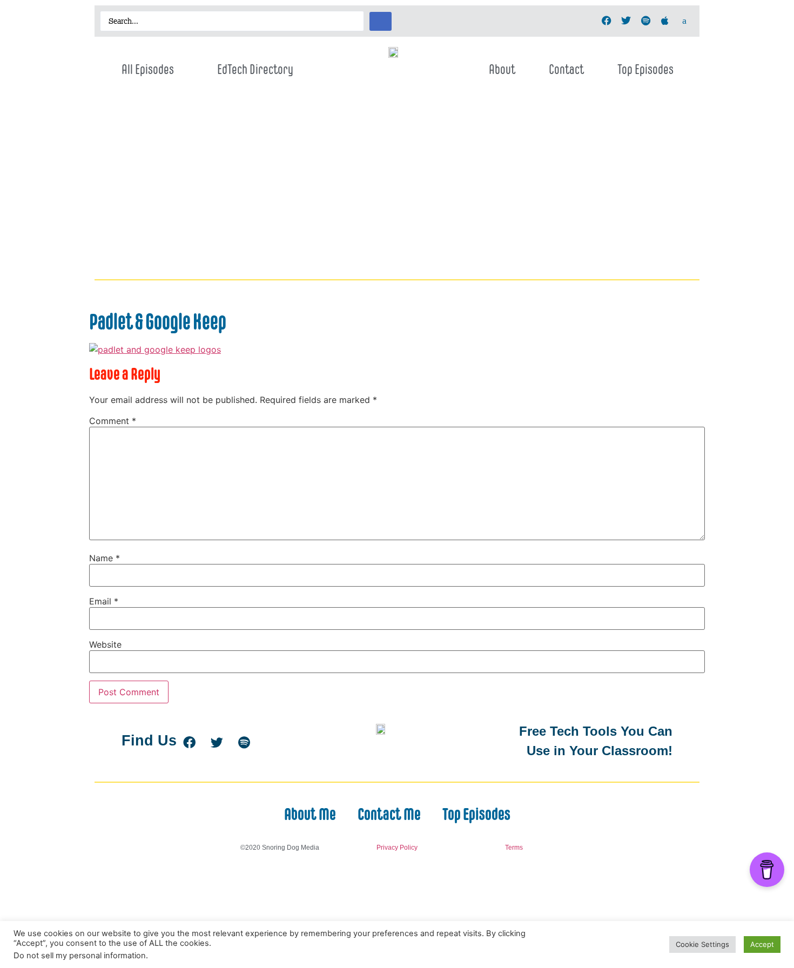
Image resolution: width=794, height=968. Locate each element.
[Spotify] (645, 20)
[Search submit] (380, 21)
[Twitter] (626, 20)
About (502, 69)
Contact (566, 69)
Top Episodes (645, 69)
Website (105, 644)
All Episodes (148, 69)
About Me (310, 814)
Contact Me (389, 814)
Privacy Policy (397, 847)
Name (104, 558)
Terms (514, 847)
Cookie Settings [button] (702, 944)
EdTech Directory (255, 69)
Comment (112, 420)
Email (103, 601)
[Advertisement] (397, 193)
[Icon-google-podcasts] (684, 20)
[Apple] (665, 20)
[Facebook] (606, 20)
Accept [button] (762, 944)
